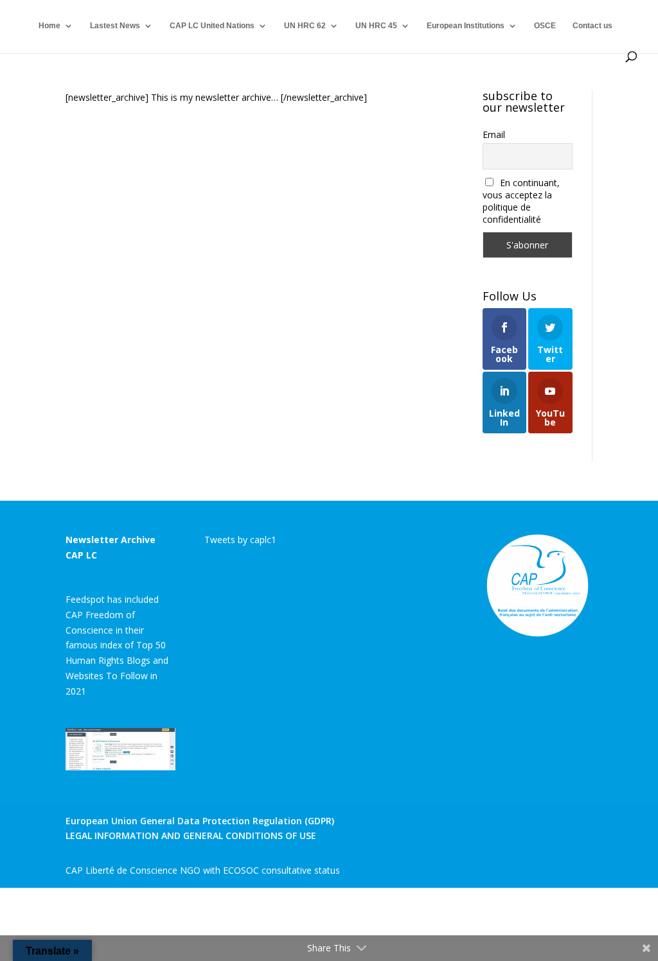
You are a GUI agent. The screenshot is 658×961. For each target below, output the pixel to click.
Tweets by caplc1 (240, 539)
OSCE (545, 25)
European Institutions (465, 25)
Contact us (592, 25)
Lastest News (115, 25)
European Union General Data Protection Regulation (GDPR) (200, 821)
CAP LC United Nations (212, 25)
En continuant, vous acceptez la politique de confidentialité (521, 201)
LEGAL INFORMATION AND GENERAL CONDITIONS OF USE (191, 835)
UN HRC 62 (305, 25)
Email (494, 134)
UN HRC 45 (376, 25)
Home (49, 25)
